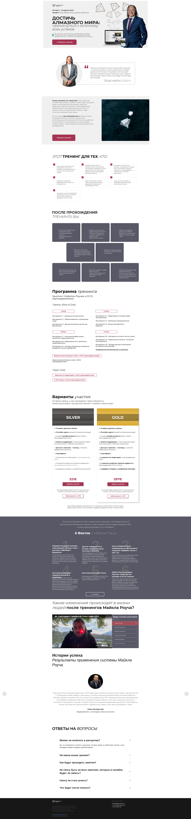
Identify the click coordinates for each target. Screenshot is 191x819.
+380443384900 (116, 803)
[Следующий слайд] (186, 694)
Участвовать (95, 594)
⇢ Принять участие (64, 42)
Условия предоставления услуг (59, 814)
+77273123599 (115, 805)
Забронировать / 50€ (73, 496)
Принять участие (64, 138)
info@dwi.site (118, 806)
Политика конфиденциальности (60, 815)
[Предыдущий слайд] (4, 694)
